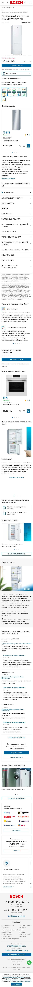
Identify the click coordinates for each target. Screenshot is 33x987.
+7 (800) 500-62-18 (16, 910)
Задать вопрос (16, 753)
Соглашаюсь (16, 984)
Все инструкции (11, 73)
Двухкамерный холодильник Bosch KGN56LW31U (13, 710)
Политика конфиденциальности (16, 959)
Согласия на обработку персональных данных (18, 980)
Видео (22, 930)
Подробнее (16, 830)
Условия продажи (16, 961)
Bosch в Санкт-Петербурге (10, 938)
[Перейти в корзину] (30, 2)
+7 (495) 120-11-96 (16, 844)
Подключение (6, 927)
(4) (29, 135)
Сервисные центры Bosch (10, 930)
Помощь (22, 932)
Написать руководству (16, 954)
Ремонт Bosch (6, 932)
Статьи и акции (6, 936)
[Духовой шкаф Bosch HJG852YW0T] (16, 385)
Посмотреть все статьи (16, 554)
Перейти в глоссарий (16, 477)
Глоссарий (23, 927)
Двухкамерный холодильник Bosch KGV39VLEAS (13, 677)
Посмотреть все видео (16, 798)
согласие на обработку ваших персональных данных (17, 976)
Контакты (23, 936)
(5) (29, 400)
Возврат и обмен (7, 934)
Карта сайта (16, 964)
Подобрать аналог (17, 65)
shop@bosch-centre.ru (16, 946)
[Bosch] (16, 2)
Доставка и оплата (8, 925)
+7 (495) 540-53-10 (16, 901)
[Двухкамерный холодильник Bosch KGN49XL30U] (16, 120)
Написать (16, 850)
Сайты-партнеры (25, 934)
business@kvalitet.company (16, 950)
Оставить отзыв (16, 359)
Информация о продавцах (23, 981)
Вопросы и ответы (25, 925)
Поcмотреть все (16, 757)
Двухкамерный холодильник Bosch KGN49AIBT (16, 643)
